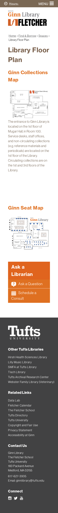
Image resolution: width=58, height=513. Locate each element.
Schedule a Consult (23, 295)
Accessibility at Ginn (21, 435)
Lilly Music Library (20, 362)
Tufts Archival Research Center (28, 377)
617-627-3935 (17, 476)
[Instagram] (10, 499)
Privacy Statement (20, 430)
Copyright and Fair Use (23, 425)
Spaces (43, 35)
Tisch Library (16, 372)
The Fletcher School (21, 410)
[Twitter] (16, 499)
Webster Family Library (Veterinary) (31, 382)
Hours (14, 3)
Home (12, 35)
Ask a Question (30, 283)
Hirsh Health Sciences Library (27, 357)
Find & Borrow (27, 35)
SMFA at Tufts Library (22, 367)
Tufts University (18, 420)
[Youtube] (21, 499)
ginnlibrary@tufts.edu (30, 480)
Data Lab (14, 400)
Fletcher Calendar (20, 405)
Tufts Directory (18, 415)
